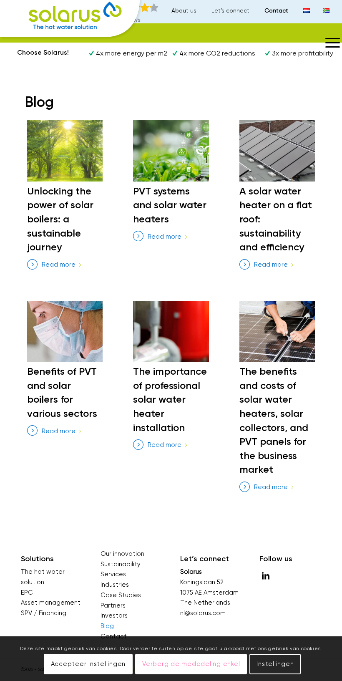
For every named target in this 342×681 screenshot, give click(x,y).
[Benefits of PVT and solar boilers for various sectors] (65, 331)
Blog (107, 626)
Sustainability (121, 564)
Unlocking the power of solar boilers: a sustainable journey (60, 219)
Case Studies (121, 595)
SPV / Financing (43, 613)
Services (113, 574)
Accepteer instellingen (88, 664)
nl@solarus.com (203, 613)
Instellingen (275, 664)
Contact (276, 10)
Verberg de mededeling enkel (191, 664)
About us (183, 10)
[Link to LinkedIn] (265, 576)
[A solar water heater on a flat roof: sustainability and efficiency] (277, 150)
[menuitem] (185, 10)
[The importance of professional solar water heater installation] (171, 331)
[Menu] (329, 42)
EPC (27, 592)
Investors (114, 615)
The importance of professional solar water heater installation (170, 399)
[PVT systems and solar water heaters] (171, 150)
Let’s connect (230, 10)
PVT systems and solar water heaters (169, 205)
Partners (113, 605)
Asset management (50, 602)
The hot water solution (43, 577)
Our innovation (122, 553)
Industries (115, 584)
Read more (58, 264)
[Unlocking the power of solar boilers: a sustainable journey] (65, 150)
